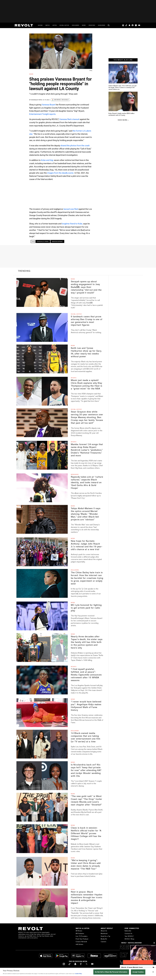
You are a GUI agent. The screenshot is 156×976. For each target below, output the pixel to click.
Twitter (136, 25)
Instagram (123, 25)
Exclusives (75, 25)
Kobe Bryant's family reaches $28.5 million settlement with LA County (121, 114)
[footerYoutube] (92, 965)
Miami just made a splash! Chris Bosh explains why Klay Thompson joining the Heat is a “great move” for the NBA (86, 384)
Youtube (139, 25)
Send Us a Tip (105, 936)
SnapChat (129, 25)
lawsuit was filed (71, 209)
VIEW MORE (122, 120)
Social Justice (64, 25)
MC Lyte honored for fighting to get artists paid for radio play (86, 608)
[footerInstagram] (64, 965)
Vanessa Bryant (48, 104)
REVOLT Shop (129, 939)
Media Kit (104, 939)
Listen (54, 25)
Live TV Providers (81, 936)
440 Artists (79, 944)
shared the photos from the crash (75, 145)
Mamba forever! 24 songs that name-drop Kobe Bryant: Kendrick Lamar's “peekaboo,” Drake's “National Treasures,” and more (87, 450)
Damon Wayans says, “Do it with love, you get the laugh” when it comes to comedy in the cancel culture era (123, 87)
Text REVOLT (129, 936)
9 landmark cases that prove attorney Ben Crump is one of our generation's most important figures (86, 320)
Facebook (132, 25)
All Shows (79, 931)
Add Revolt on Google (61, 99)
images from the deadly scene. (60, 173)
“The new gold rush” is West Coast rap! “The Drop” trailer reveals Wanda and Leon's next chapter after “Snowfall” (86, 800)
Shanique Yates (36, 100)
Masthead (104, 933)
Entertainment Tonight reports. (42, 114)
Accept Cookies (138, 972)
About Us (104, 931)
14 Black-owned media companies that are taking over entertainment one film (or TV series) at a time (85, 737)
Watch (47, 25)
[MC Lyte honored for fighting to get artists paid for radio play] (42, 616)
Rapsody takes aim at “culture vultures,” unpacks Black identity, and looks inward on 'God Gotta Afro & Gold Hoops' (87, 482)
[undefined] (123, 73)
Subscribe (101, 25)
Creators (91, 25)
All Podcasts (80, 933)
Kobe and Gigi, (47, 160)
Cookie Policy (78, 973)
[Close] (153, 972)
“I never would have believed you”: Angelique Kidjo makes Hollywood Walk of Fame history (86, 705)
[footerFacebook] (81, 965)
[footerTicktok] (69, 965)
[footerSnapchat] (75, 965)
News (84, 25)
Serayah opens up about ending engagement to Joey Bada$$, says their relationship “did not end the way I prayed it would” (86, 287)
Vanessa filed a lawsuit (69, 119)
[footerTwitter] (86, 965)
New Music (75, 474)
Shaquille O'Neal (43, 241)
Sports (73, 378)
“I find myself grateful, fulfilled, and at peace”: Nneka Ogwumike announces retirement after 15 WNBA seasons (86, 675)
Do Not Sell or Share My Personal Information (111, 972)
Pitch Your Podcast (82, 939)
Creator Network (81, 942)
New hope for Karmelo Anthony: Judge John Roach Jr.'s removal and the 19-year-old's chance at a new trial (87, 545)
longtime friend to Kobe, (72, 224)
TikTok (126, 25)
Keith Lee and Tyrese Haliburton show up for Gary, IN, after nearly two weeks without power (86, 352)
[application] (138, 955)
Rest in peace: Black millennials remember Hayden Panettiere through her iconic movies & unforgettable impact (86, 897)
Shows (40, 25)
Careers (103, 942)
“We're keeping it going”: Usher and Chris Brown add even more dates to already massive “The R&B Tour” (86, 864)
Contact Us (128, 933)
